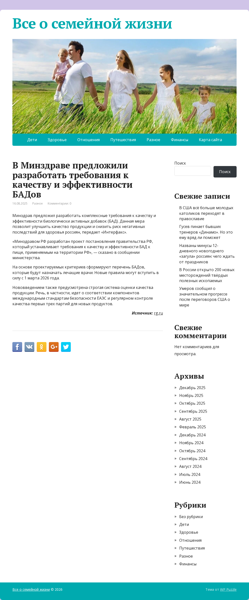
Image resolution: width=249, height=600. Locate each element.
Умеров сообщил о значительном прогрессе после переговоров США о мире (204, 296)
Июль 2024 (189, 474)
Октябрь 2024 (192, 450)
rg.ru (158, 313)
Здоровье (57, 139)
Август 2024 (190, 466)
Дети (32, 139)
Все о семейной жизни (92, 23)
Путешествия (123, 139)
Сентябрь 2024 (193, 458)
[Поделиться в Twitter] (66, 347)
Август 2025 (190, 419)
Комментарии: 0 (59, 203)
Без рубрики (191, 516)
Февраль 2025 (192, 427)
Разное (153, 139)
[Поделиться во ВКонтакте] (29, 347)
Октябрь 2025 (192, 403)
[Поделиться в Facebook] (17, 347)
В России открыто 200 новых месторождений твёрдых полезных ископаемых (206, 275)
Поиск (180, 163)
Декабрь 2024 (192, 435)
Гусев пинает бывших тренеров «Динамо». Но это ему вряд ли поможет (206, 232)
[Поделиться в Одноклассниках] (41, 347)
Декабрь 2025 (192, 387)
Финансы (179, 139)
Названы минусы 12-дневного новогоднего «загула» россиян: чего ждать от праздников (207, 254)
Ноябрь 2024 (191, 442)
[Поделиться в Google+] (54, 347)
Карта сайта (210, 139)
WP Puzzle (228, 589)
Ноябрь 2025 (191, 395)
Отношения (88, 139)
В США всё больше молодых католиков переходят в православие (206, 213)
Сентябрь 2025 (193, 411)
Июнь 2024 (189, 482)
